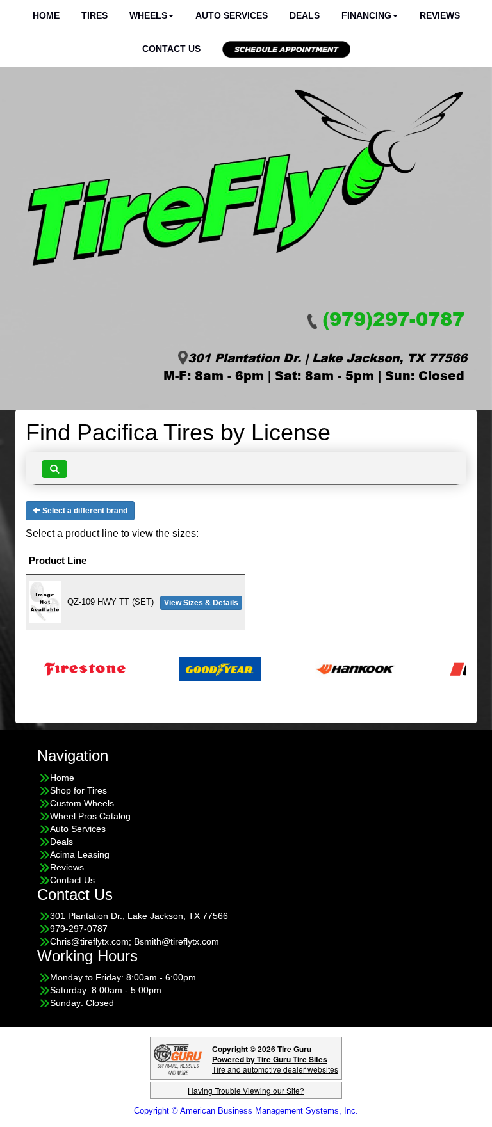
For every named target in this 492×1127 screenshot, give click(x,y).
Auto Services (78, 829)
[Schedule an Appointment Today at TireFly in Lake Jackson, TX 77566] (286, 49)
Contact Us (171, 49)
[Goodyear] (202, 668)
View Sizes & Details (201, 602)
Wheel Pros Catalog (90, 816)
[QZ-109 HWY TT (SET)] (45, 602)
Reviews (67, 867)
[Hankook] (338, 668)
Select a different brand (83, 510)
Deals (61, 841)
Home (62, 777)
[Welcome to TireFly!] (246, 177)
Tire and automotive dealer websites (275, 1064)
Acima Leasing (80, 854)
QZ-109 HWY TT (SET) (110, 602)
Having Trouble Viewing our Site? (246, 1090)
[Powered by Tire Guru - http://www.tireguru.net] (178, 1058)
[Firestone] (67, 668)
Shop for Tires (78, 790)
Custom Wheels (82, 803)
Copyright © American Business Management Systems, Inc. (246, 1110)
